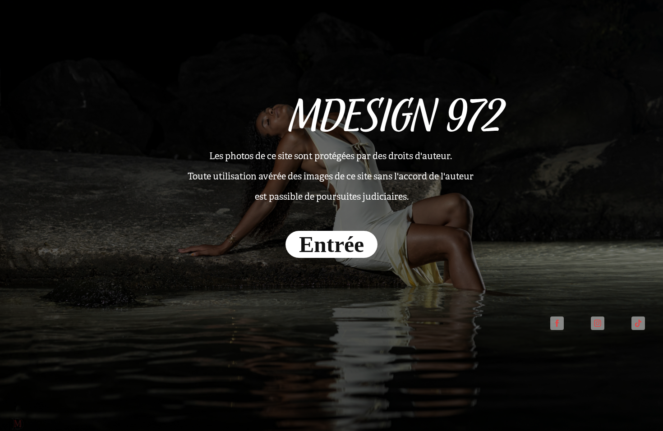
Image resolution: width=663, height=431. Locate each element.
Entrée (331, 244)
